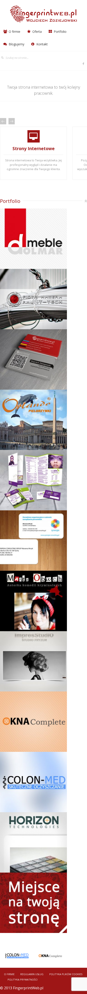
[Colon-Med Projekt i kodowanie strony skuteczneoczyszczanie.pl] (33, 782)
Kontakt (41, 44)
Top (86, 201)
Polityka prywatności (22, 979)
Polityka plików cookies (65, 974)
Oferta (36, 31)
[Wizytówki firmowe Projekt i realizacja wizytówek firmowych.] (33, 360)
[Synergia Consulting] (33, 541)
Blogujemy (16, 44)
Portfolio (59, 31)
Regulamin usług (32, 974)
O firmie (14, 31)
